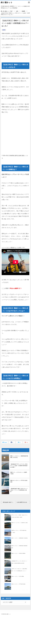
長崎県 (3, 30)
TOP (7, 11)
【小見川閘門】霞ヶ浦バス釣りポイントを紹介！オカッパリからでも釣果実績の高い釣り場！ (23, 502)
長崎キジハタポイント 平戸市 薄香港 (17, 576)
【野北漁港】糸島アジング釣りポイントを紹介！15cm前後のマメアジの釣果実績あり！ (9, 502)
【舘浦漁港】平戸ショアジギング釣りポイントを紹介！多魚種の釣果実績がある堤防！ (19, 466)
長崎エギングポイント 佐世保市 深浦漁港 (18, 553)
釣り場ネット (7, 2)
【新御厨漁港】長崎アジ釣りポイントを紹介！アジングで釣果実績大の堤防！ (19, 490)
